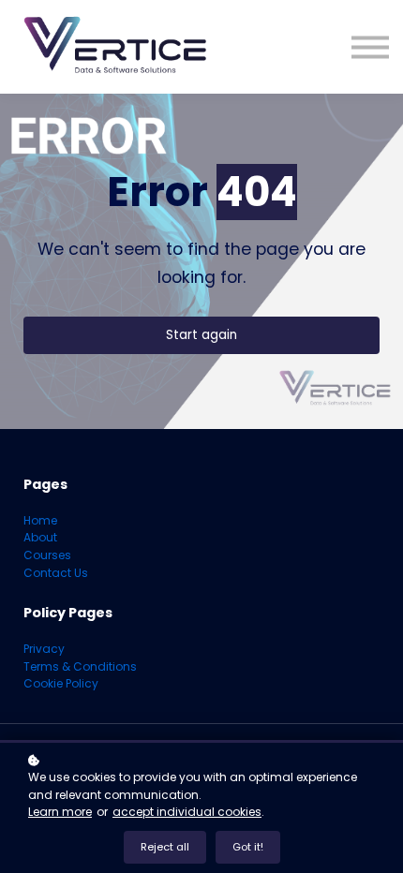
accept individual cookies (186, 812)
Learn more (60, 812)
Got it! (247, 846)
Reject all (165, 846)
